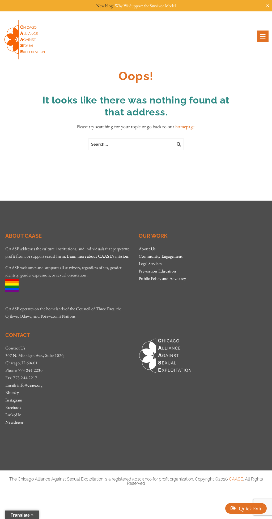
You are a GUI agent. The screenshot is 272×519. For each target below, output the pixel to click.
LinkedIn (13, 415)
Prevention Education (157, 271)
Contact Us (15, 348)
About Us (147, 249)
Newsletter (14, 422)
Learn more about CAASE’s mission (97, 256)
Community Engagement (160, 256)
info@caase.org (30, 385)
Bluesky (12, 392)
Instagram (13, 400)
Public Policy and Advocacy (162, 278)
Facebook (13, 407)
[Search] (179, 144)
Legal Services (150, 263)
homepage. (185, 126)
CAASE (236, 479)
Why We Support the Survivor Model (145, 5)
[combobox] (131, 144)
